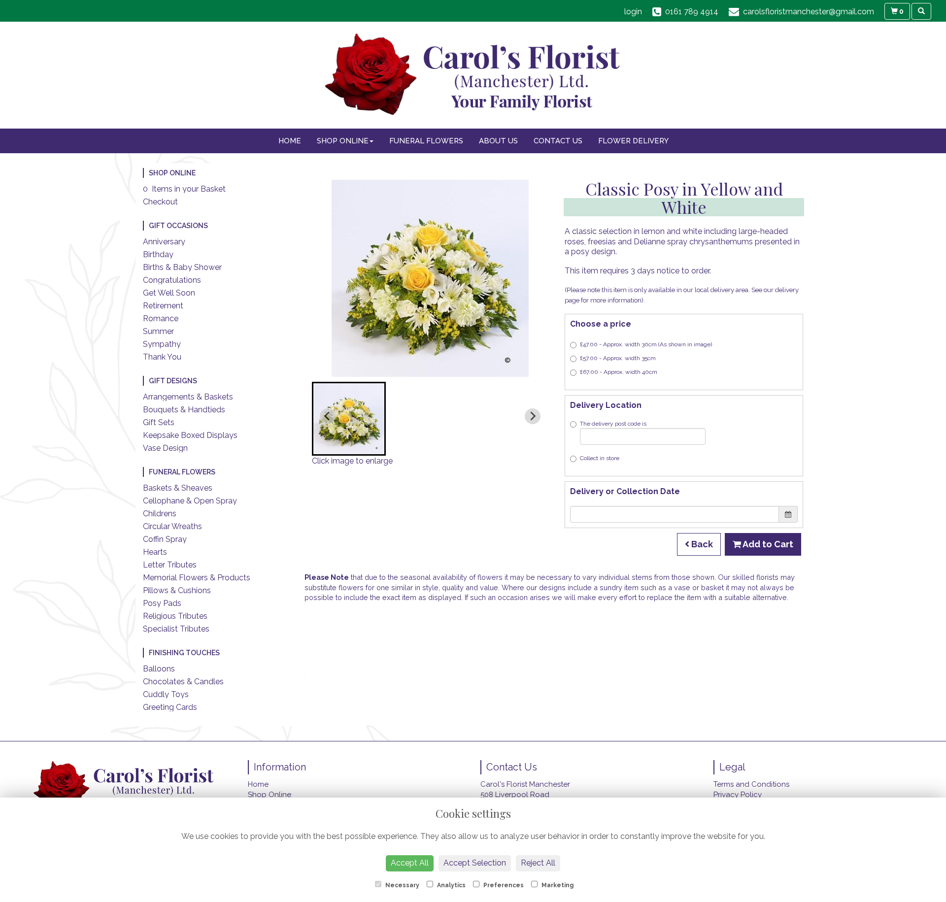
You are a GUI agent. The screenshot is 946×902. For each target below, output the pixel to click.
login (633, 11)
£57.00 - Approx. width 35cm (618, 358)
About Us (498, 140)
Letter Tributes (170, 564)
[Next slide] (533, 416)
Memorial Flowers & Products (196, 577)
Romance (160, 318)
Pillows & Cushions (177, 590)
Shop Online (343, 140)
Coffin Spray (165, 539)
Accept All (410, 863)
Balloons (159, 668)
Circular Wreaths (172, 526)
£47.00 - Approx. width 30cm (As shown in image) (646, 344)
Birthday (158, 254)
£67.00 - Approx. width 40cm (618, 371)
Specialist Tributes (176, 629)
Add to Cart (767, 544)
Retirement (163, 305)
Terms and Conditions (751, 784)
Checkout (160, 201)
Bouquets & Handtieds (184, 409)
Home (289, 140)
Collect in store (599, 458)
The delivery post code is (613, 423)
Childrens (159, 513)
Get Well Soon (169, 293)
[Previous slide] (328, 416)
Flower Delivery (633, 140)
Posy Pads (162, 603)
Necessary (401, 885)
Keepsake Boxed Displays (190, 435)
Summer (158, 331)
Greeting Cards (170, 707)
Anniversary (164, 241)
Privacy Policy (737, 794)
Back (701, 544)
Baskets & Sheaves (177, 488)
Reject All (538, 863)
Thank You (162, 357)
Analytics (451, 885)
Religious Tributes (175, 616)
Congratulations (172, 280)
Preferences (503, 885)
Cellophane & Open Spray (190, 500)
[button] (349, 419)
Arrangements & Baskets (188, 396)
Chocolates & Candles (183, 681)
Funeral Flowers (426, 140)
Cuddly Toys (166, 694)
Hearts (155, 552)
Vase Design (165, 448)
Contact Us (558, 140)
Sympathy (162, 344)
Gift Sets (158, 422)
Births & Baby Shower (182, 267)
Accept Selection (474, 863)
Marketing (557, 885)
